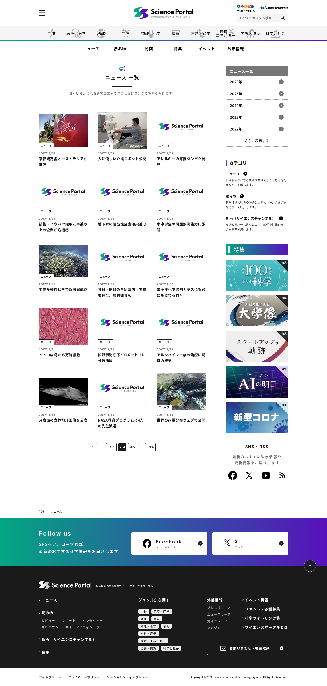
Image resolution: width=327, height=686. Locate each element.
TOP (42, 511)
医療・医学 (76, 33)
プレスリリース (219, 607)
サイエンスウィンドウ (82, 627)
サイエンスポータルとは (266, 627)
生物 (51, 33)
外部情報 (236, 48)
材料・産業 (201, 33)
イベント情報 (256, 599)
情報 (176, 33)
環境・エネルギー (153, 641)
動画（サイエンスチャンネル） (69, 639)
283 (112, 447)
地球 (101, 33)
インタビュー (92, 620)
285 (132, 447)
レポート (69, 620)
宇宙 (126, 33)
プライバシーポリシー (84, 677)
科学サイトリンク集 (262, 618)
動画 (149, 48)
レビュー (48, 620)
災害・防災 (250, 33)
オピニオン (50, 627)
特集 (178, 48)
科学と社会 (275, 33)
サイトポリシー (50, 677)
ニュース (91, 48)
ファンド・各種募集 (262, 609)
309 (151, 447)
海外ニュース (217, 621)
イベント (207, 48)
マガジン (214, 627)
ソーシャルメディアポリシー (127, 677)
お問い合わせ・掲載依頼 (250, 648)
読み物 (120, 48)
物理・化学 (151, 33)
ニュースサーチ (219, 614)
